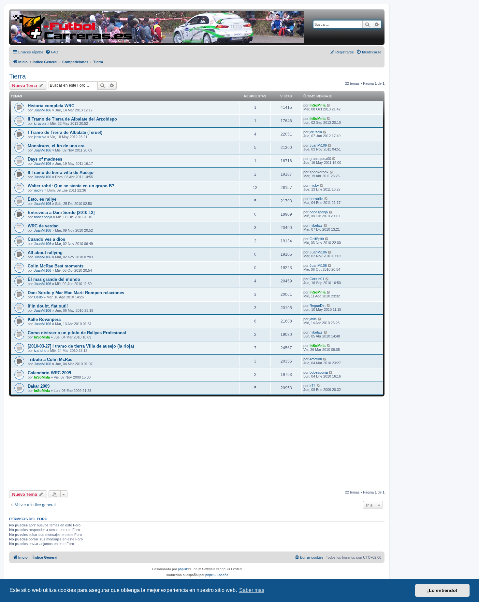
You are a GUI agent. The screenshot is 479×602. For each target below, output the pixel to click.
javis (313, 319)
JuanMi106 (42, 110)
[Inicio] (157, 27)
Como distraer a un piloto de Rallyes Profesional (77, 332)
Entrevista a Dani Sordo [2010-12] (61, 212)
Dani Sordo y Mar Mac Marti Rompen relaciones (76, 292)
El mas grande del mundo (54, 279)
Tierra (17, 76)
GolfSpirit (317, 239)
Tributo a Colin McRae (50, 359)
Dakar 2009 (39, 386)
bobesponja (43, 217)
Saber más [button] (251, 590)
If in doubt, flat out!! (48, 306)
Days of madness (45, 159)
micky (38, 190)
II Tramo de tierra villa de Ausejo (61, 172)
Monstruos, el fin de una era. (57, 145)
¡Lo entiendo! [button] (442, 590)
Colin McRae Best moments (55, 266)
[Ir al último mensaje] (329, 105)
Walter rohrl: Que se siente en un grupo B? (71, 185)
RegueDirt (318, 306)
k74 (312, 386)
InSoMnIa (318, 105)
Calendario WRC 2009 (49, 372)
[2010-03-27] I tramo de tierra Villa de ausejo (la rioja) (81, 346)
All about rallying (45, 252)
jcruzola (40, 123)
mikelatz (316, 225)
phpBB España (216, 575)
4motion (316, 359)
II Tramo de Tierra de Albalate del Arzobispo (72, 119)
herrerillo (316, 199)
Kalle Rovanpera (44, 319)
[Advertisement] (197, 443)
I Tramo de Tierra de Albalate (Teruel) (65, 132)
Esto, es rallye (42, 199)
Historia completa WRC (51, 105)
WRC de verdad (43, 225)
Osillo (38, 297)
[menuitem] (51, 52)
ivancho (40, 350)
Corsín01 (317, 279)
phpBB (183, 569)
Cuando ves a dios (46, 239)
